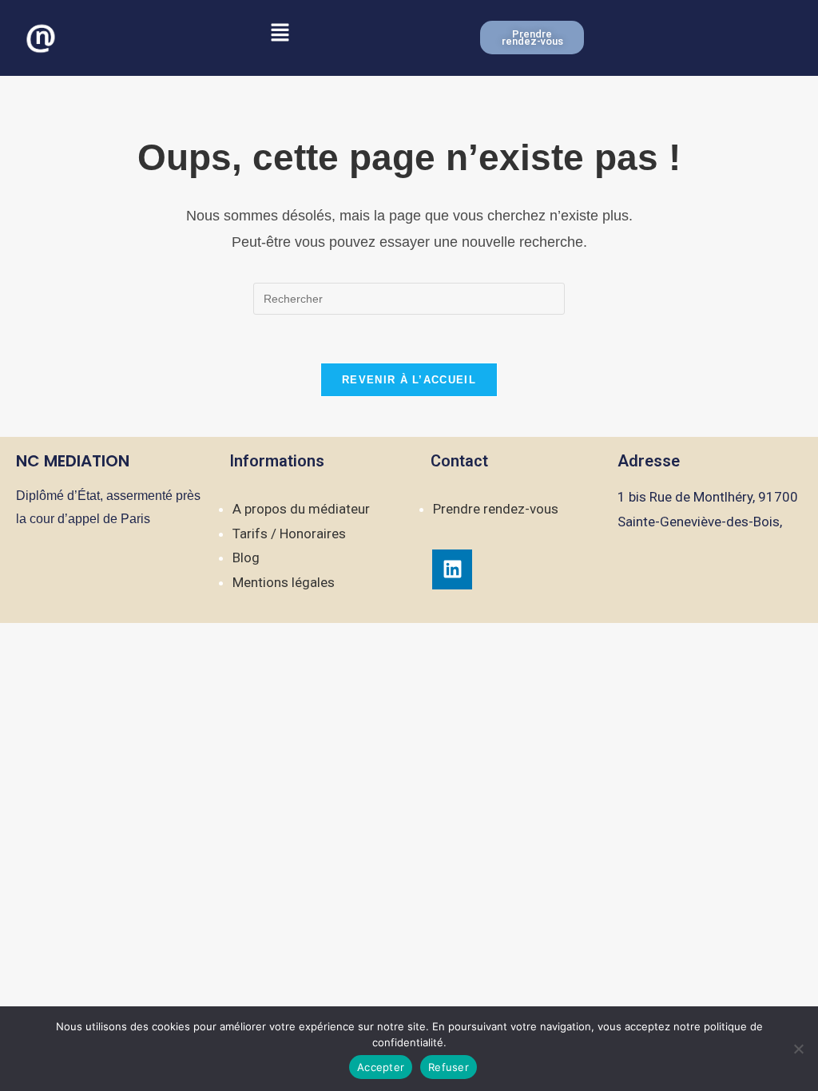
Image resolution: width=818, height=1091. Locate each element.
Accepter (380, 1067)
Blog (246, 557)
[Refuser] (798, 1049)
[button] (280, 33)
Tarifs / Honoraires (289, 534)
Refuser (448, 1067)
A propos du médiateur (301, 509)
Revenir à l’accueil (409, 380)
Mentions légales (283, 582)
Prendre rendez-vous (495, 509)
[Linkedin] (452, 569)
